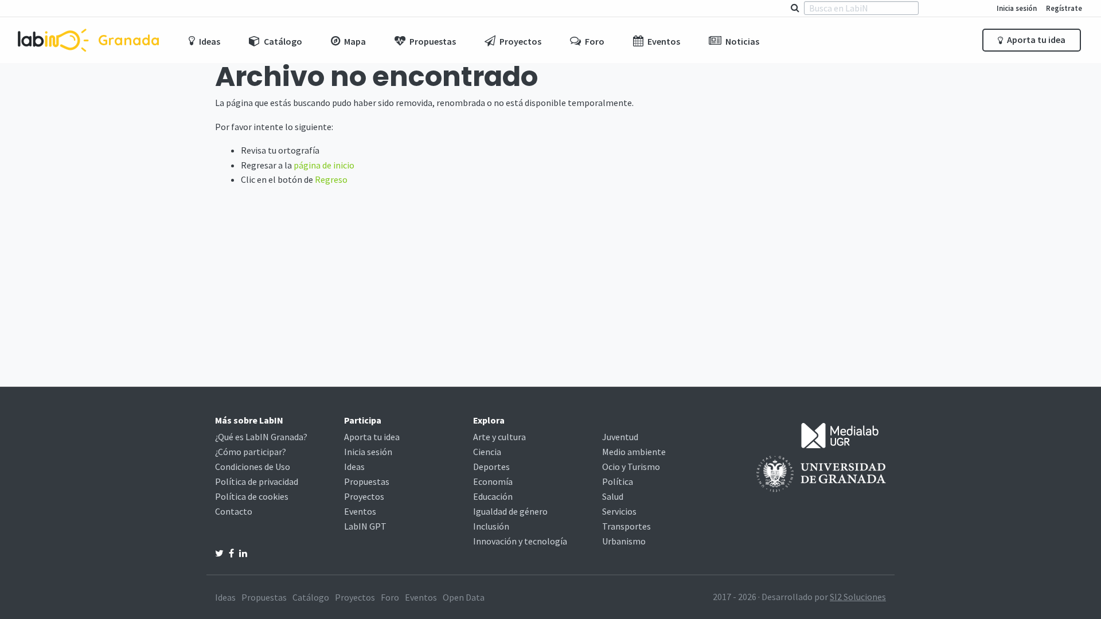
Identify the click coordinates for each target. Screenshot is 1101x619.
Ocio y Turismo (631, 466)
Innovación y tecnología (520, 541)
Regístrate (1064, 8)
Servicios (619, 511)
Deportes (491, 466)
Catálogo (310, 597)
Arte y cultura (499, 436)
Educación (493, 496)
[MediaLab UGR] (840, 434)
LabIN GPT (365, 526)
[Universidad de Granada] (821, 473)
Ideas (354, 466)
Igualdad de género (510, 511)
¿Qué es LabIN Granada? (261, 436)
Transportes (626, 526)
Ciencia (487, 451)
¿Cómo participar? (250, 451)
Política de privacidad (256, 481)
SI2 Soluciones (858, 596)
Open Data (464, 597)
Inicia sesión (1017, 8)
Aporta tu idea (1035, 39)
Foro (390, 597)
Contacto (233, 511)
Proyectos (364, 496)
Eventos (360, 511)
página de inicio (324, 165)
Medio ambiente (634, 451)
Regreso (331, 179)
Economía (493, 481)
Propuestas (366, 481)
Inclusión (491, 526)
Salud (612, 496)
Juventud (620, 436)
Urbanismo (624, 541)
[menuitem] (204, 40)
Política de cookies (251, 496)
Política (617, 481)
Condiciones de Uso (252, 466)
